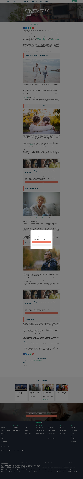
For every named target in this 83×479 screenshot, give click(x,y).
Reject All (41, 244)
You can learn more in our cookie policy (39, 239)
